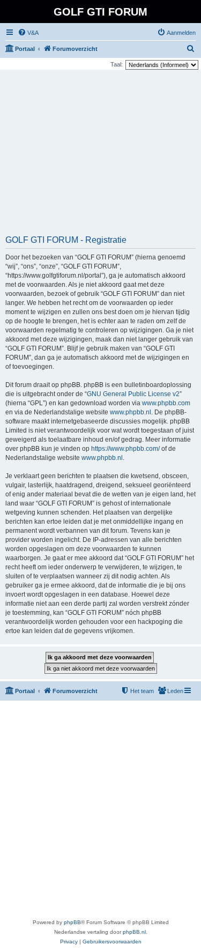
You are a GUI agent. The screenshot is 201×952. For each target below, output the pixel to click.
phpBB (72, 922)
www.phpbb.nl (130, 412)
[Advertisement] (100, 156)
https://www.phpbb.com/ (125, 448)
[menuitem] (28, 32)
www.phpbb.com (166, 403)
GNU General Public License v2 (133, 394)
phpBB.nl (134, 932)
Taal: (116, 64)
